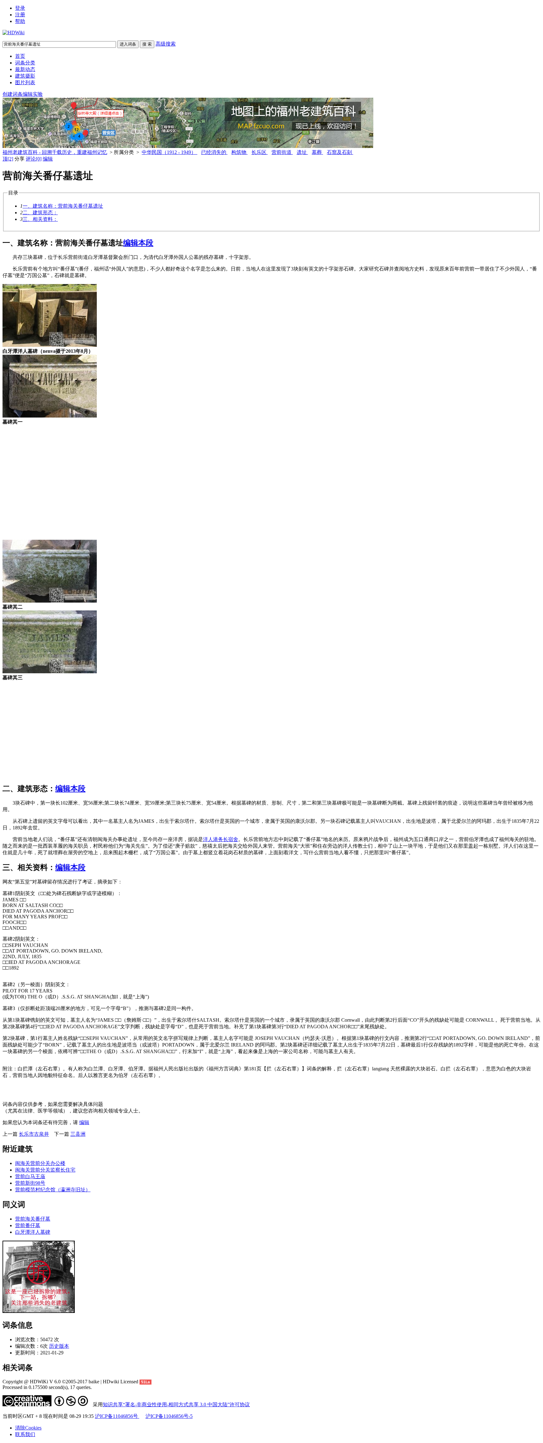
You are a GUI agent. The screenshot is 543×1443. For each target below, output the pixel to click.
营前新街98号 (30, 1183)
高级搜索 (166, 43)
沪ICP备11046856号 (117, 1416)
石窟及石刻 (340, 152)
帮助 (20, 21)
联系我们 (25, 1434)
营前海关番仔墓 (32, 1219)
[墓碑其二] (50, 601)
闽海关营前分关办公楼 (40, 1163)
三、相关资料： (40, 219)
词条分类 (25, 62)
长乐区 (259, 152)
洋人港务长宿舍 (220, 839)
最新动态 (25, 69)
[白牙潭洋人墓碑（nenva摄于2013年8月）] (50, 345)
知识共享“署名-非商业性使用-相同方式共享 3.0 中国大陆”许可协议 (176, 1404)
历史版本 (59, 1346)
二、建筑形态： (40, 212)
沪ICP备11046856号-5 (169, 1416)
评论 (33, 158)
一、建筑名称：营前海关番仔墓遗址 (63, 206)
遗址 (302, 152)
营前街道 (282, 152)
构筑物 (239, 152)
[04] (50, 415)
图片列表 (25, 82)
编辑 (48, 158)
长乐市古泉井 (34, 1134)
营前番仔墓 (27, 1225)
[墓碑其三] (50, 671)
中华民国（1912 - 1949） (169, 152)
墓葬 (317, 152)
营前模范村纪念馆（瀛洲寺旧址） (52, 1189)
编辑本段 (138, 243)
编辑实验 (33, 94)
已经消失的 (214, 152)
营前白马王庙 (30, 1176)
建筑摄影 (25, 76)
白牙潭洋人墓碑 (32, 1232)
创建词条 (13, 94)
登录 (20, 8)
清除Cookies (28, 1427)
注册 (20, 14)
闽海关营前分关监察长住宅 (45, 1169)
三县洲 (77, 1134)
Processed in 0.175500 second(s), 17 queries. (47, 1387)
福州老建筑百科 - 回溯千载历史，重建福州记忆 (55, 152)
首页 (20, 56)
